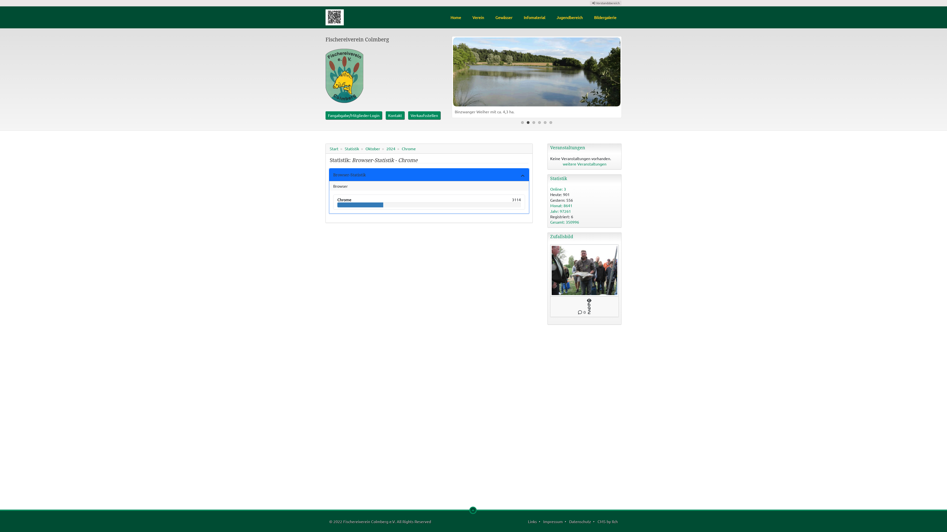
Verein (478, 17)
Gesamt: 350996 (564, 221)
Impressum (553, 521)
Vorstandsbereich (607, 3)
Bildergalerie (605, 17)
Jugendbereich (570, 17)
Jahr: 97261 (560, 211)
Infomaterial (534, 17)
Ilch (615, 521)
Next (615, 76)
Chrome (409, 148)
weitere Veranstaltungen (584, 163)
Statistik (352, 148)
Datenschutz (580, 521)
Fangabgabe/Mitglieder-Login (354, 115)
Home (456, 17)
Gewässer (503, 17)
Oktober (372, 148)
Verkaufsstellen (424, 115)
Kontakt (395, 115)
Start (334, 148)
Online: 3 (558, 188)
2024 (390, 148)
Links (532, 521)
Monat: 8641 (561, 205)
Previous (458, 76)
